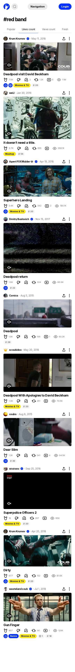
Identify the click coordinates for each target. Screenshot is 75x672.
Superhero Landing (17, 200)
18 (49, 636)
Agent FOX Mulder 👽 (21, 161)
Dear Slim (10, 449)
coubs (12, 414)
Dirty (7, 570)
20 (35, 85)
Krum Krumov (17, 38)
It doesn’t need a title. (19, 142)
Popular (11, 29)
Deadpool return (15, 276)
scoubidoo (15, 350)
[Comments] (26, 80)
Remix (13, 636)
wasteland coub (18, 589)
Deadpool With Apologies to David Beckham (36, 395)
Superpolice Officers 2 (19, 512)
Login (65, 6)
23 (12, 287)
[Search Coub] (15, 6)
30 (12, 460)
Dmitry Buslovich (19, 219)
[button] (5, 80)
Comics (13, 295)
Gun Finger (11, 625)
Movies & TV (22, 85)
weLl (11, 93)
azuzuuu (14, 468)
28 (7, 342)
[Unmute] (9, 65)
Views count (48, 29)
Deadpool (10, 331)
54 (20, 153)
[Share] (64, 39)
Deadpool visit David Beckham (26, 74)
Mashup (9, 154)
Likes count (28, 29)
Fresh (65, 29)
